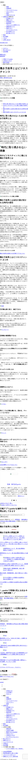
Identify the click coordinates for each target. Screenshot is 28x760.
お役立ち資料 (10, 730)
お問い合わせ (7, 39)
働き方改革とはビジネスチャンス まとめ (14, 112)
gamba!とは (9, 690)
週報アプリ (9, 20)
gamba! (2, 682)
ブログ (5, 38)
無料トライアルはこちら (7, 676)
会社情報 (5, 51)
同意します (4, 628)
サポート (8, 694)
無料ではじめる (4, 516)
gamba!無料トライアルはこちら (8, 464)
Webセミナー (9, 733)
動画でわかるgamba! (11, 732)
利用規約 (17, 519)
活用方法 (5, 705)
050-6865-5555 (4, 42)
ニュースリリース (8, 742)
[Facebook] (12, 500)
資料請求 (2, 56)
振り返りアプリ (10, 33)
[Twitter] (16, 500)
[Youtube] (14, 500)
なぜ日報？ (9, 692)
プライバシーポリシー (9, 754)
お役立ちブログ (10, 735)
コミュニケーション (11, 10)
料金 (4, 35)
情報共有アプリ (10, 26)
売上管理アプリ (10, 31)
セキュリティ (10, 11)
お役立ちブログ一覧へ (6, 503)
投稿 (7, 6)
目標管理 (8, 8)
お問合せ (5, 743)
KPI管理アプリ (10, 21)
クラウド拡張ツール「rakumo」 (15, 748)
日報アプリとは (10, 15)
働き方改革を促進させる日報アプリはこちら (12, 253)
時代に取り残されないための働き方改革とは (15, 103)
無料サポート (7, 740)
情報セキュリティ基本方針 (10, 756)
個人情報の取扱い (9, 598)
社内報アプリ (10, 18)
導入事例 (5, 36)
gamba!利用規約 (7, 751)
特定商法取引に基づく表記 (10, 753)
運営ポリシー (21, 496)
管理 (7, 13)
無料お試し (3, 54)
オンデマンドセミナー (12, 737)
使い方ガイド (7, 50)
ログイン (5, 48)
